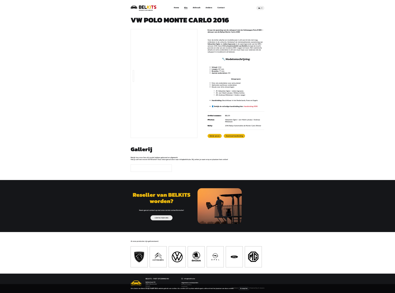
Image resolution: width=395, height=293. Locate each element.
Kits (186, 7)
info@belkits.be (189, 278)
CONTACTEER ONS (161, 218)
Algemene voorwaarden (189, 282)
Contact (221, 7)
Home (176, 7)
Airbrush (196, 7)
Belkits (136, 283)
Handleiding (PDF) (251, 106)
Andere (209, 7)
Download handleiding (234, 136)
